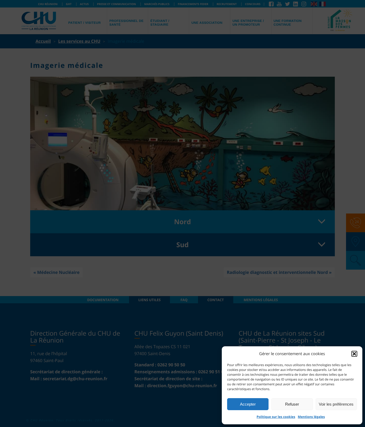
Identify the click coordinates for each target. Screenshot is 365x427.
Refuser (292, 404)
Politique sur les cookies (276, 416)
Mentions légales (311, 416)
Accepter (248, 404)
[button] (354, 353)
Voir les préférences (336, 404)
